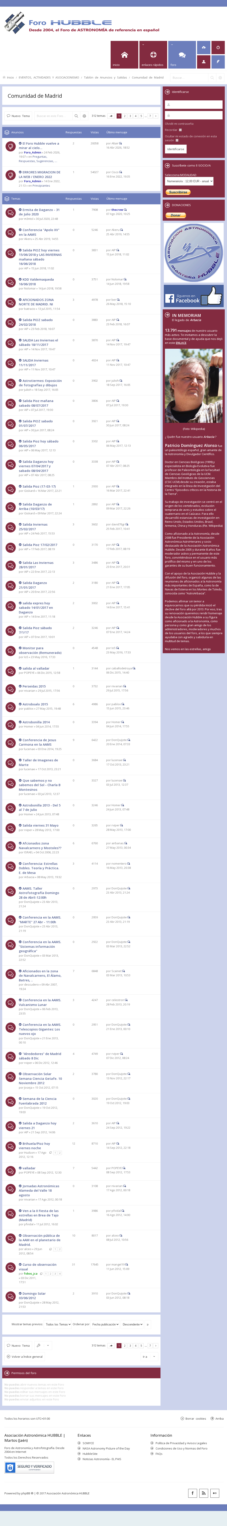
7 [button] (150, 116)
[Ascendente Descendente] (132, 1324)
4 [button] (136, 116)
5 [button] (141, 116)
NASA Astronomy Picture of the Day (106, 1448)
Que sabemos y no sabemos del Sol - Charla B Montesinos (40, 785)
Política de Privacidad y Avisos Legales (181, 1443)
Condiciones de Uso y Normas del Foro (181, 1448)
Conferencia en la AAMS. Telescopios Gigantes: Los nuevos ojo (40, 1029)
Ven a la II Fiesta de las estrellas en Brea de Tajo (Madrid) (39, 1215)
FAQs (159, 1454)
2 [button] (124, 116)
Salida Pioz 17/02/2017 (40, 545)
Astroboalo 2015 (35, 704)
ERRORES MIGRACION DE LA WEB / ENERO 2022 (40, 174)
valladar (29, 1168)
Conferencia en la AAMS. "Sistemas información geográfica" (40, 946)
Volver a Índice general (27, 1357)
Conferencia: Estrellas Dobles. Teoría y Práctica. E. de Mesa (39, 868)
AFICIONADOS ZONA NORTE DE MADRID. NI (36, 302)
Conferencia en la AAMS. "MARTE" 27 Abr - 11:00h (40, 919)
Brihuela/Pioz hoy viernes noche (34, 1145)
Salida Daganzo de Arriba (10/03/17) (35, 506)
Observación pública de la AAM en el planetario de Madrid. (40, 1240)
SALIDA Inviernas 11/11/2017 (33, 362)
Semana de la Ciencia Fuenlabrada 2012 (38, 1101)
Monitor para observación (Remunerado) (40, 650)
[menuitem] (203, 47)
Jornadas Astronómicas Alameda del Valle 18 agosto (39, 1190)
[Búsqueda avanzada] (220, 77)
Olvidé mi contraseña (179, 124)
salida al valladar (36, 668)
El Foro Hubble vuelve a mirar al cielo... (39, 145)
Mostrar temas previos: (28, 1324)
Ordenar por (81, 1324)
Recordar (171, 130)
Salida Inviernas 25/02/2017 (33, 526)
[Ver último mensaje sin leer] (20, 144)
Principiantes (41, 186)
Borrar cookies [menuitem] (196, 1418)
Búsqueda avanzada (84, 116)
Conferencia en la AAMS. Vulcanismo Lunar (40, 1002)
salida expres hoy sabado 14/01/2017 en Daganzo (36, 607)
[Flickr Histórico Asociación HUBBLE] (214, 1493)
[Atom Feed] (203, 1493)
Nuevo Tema (21, 115)
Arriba (219, 1418)
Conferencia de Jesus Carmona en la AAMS (37, 742)
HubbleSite (90, 1454)
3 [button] (130, 116)
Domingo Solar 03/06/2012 (32, 1295)
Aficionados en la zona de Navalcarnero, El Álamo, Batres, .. (40, 975)
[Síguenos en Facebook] (192, 1493)
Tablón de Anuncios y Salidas (105, 77)
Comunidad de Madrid (148, 77)
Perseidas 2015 (34, 686)
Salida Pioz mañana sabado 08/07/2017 (36, 403)
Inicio (10, 77)
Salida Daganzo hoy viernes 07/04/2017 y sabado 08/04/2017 (36, 466)
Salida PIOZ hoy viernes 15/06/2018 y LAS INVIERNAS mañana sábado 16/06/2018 (40, 257)
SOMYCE (88, 1443)
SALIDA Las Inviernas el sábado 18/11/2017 (38, 342)
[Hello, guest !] (203, 62)
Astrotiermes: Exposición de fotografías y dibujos (40, 383)
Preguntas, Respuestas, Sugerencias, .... (38, 159)
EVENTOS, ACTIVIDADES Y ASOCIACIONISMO (49, 77)
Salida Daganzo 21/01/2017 (33, 585)
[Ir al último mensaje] (120, 143)
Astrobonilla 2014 (36, 722)
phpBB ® (27, 1493)
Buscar (76, 116)
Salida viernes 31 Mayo (41, 825)
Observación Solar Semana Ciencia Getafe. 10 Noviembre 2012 (40, 1078)
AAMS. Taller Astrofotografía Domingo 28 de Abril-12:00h (39, 893)
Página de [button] (111, 116)
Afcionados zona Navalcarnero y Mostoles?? (40, 845)
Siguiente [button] (155, 116)
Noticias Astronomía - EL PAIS (102, 1459)
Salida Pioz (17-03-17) (39, 486)
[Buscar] (212, 77)
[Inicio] (81, 22)
